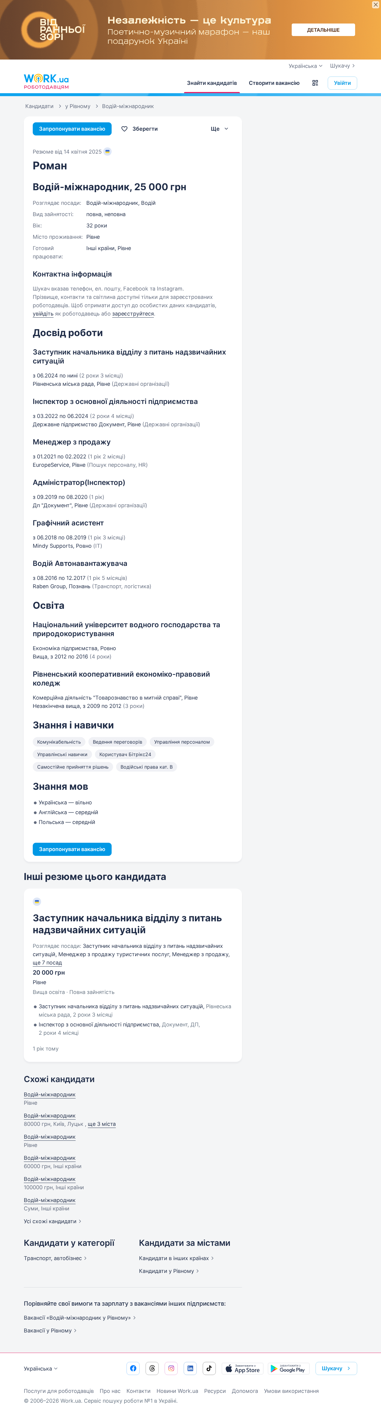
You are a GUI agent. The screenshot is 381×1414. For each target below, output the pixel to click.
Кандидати (174, 1258)
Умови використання (291, 1391)
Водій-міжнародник (50, 1094)
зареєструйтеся (133, 313)
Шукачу (340, 66)
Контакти (139, 1391)
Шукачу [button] (332, 1368)
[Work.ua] (46, 81)
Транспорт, (53, 1258)
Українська (38, 1368)
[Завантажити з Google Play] (289, 1368)
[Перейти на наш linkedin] (190, 1368)
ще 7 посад (47, 962)
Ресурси (215, 1391)
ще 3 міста (102, 1124)
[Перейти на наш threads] (152, 1368)
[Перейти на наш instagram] (171, 1368)
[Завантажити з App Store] (242, 1368)
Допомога (245, 1391)
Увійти (342, 83)
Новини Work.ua (177, 1391)
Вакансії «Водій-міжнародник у (77, 1318)
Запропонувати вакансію (72, 129)
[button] (315, 83)
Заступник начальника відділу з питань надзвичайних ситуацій (127, 924)
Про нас (110, 1391)
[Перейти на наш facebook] (133, 1368)
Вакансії (48, 1330)
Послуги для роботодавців (59, 1391)
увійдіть (43, 313)
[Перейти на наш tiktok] (209, 1368)
